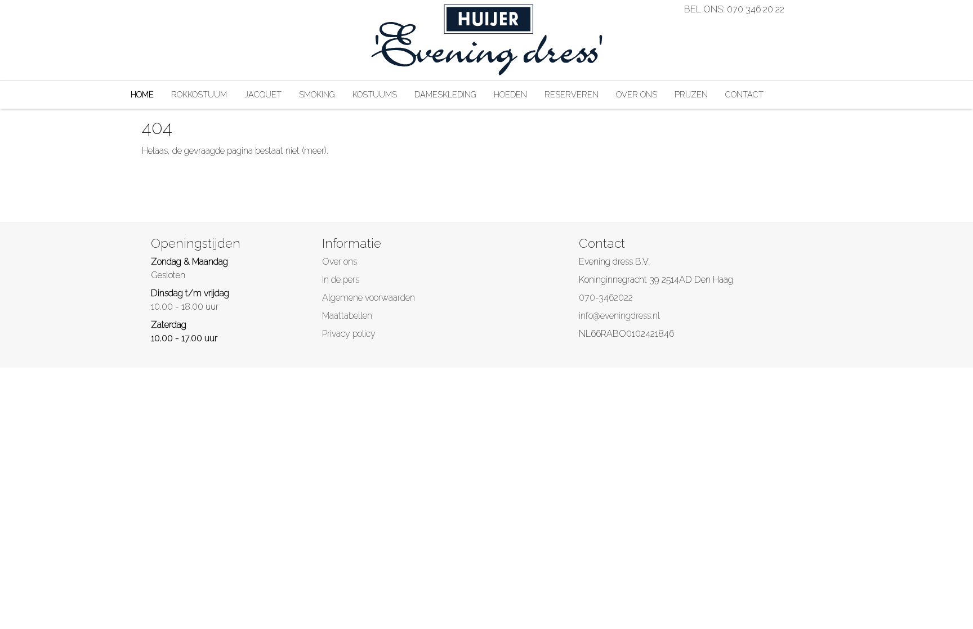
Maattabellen (347, 315)
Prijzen (691, 94)
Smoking (317, 94)
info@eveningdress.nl (619, 315)
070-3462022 (606, 297)
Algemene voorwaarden (368, 297)
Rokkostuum (199, 94)
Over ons (636, 94)
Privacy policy (349, 333)
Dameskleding (445, 94)
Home (142, 94)
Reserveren (571, 94)
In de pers (340, 279)
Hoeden (510, 94)
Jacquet (263, 94)
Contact (744, 94)
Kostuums (374, 94)
